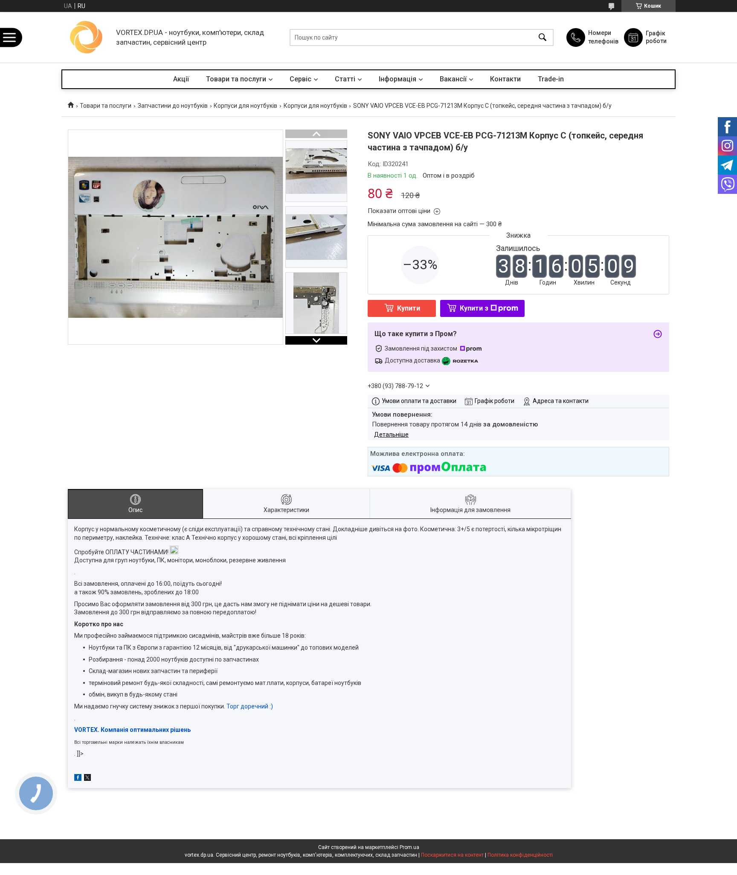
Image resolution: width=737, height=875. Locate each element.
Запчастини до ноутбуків (173, 105)
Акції (181, 79)
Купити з (474, 308)
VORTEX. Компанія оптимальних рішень (132, 729)
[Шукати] (542, 37)
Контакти (505, 79)
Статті (345, 79)
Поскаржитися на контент (452, 855)
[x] (87, 778)
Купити (408, 308)
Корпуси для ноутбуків (245, 105)
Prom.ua (409, 847)
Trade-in (551, 79)
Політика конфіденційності (520, 855)
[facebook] (77, 778)
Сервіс (300, 79)
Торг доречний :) (249, 706)
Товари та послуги (236, 79)
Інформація (397, 79)
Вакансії (453, 79)
